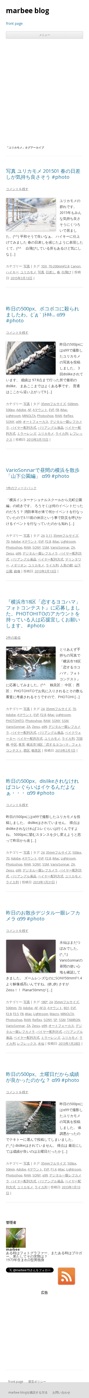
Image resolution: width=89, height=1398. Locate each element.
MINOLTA (29, 415)
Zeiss (10, 553)
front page (15, 1381)
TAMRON (73, 1019)
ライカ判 (61, 433)
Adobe (21, 409)
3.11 (49, 535)
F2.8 (48, 541)
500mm (72, 404)
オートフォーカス (35, 421)
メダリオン (19, 565)
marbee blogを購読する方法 (27, 1392)
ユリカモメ (28, 272)
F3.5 (16, 1014)
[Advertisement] (44, 91)
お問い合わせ (61, 1392)
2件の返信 (13, 637)
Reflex (68, 415)
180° (44, 1002)
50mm (10, 1169)
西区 (26, 750)
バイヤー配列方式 (23, 427)
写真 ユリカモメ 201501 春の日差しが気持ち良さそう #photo (43, 174)
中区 (14, 744)
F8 (57, 409)
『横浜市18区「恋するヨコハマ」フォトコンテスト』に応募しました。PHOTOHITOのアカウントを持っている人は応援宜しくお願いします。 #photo (43, 613)
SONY (10, 421)
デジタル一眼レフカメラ (40, 553)
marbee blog (27, 10)
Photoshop (45, 415)
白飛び (66, 272)
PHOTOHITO (15, 720)
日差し (50, 272)
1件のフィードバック (21, 488)
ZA (73, 547)
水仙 (41, 1043)
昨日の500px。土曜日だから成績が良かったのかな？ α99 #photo (42, 1077)
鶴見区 (36, 750)
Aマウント (40, 409)
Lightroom (13, 415)
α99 (18, 421)
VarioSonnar (59, 547)
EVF (51, 409)
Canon (76, 266)
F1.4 (53, 1169)
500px (10, 409)
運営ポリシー (37, 1381)
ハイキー (12, 272)
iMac (63, 409)
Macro (54, 1014)
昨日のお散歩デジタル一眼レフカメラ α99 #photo (43, 915)
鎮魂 (17, 571)
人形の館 (66, 565)
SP (55, 1019)
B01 (66, 1008)
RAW (58, 415)
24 (42, 535)
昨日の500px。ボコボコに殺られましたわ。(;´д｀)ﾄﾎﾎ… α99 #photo (42, 314)
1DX (44, 266)
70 (7, 541)
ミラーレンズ (26, 433)
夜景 (22, 744)
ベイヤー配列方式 (51, 559)
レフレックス (26, 1043)
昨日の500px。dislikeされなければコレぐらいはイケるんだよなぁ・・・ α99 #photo (42, 787)
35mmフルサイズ (53, 404)
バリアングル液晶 (51, 427)
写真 (26, 266)
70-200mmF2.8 (58, 266)
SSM (45, 547)
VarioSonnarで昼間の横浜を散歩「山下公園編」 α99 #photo (43, 473)
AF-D (42, 1008)
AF (29, 409)
